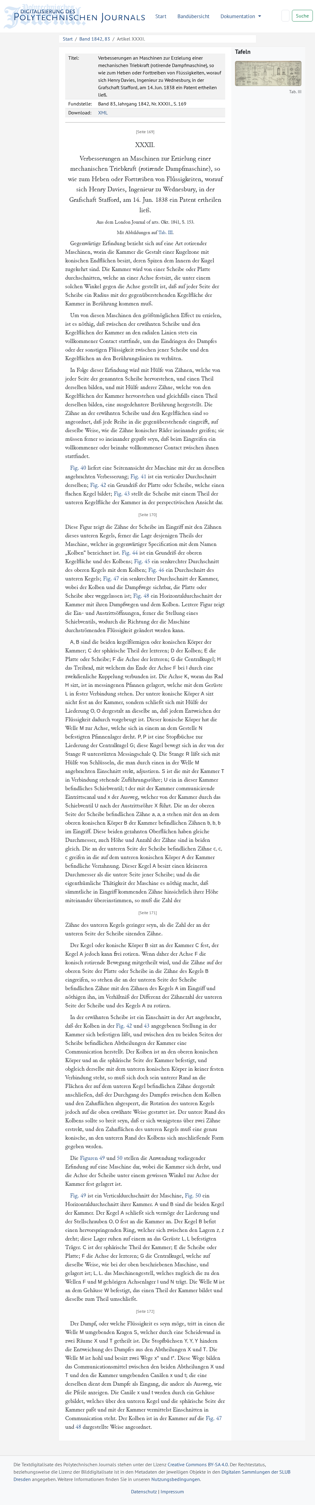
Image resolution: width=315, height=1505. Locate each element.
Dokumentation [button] (239, 16)
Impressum (172, 1491)
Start (160, 16)
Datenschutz (144, 1491)
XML (103, 112)
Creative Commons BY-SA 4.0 (198, 1464)
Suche (302, 16)
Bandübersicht (193, 16)
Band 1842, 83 (94, 39)
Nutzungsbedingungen (175, 1479)
